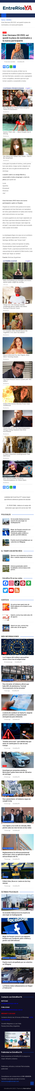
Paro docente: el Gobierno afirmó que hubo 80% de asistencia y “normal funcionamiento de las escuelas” (16, 686)
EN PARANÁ (5, 932)
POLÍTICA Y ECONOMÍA (8, 679)
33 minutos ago (8, 662)
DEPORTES (5, 877)
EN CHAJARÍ (5, 981)
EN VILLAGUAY (6, 958)
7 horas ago (7, 830)
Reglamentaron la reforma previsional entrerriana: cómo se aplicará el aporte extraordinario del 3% (16, 854)
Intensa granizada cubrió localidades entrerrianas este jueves (20, 567)
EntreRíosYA (21, 61)
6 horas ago (7, 748)
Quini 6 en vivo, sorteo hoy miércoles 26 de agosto (19, 626)
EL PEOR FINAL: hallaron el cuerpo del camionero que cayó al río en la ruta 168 (18, 507)
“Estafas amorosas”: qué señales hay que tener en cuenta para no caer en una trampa (17, 743)
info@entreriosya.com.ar (9, 1003)
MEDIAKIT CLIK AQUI (8, 1013)
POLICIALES (15, 908)
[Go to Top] (32, 1083)
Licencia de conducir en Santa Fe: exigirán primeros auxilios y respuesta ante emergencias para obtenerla (17, 715)
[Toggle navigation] (8, 15)
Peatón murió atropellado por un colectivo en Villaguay (21, 541)
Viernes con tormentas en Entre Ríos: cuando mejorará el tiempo (21, 556)
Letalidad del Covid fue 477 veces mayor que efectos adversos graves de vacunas (17, 498)
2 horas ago (7, 719)
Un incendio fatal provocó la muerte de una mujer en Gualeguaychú (20, 520)
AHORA (4, 32)
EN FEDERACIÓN (13, 981)
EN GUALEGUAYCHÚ (7, 908)
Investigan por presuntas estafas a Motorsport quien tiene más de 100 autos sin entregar (17, 772)
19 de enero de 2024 (9, 61)
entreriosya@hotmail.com (10, 1081)
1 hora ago (7, 690)
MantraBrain (27, 1088)
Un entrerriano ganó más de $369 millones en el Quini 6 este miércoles (21, 606)
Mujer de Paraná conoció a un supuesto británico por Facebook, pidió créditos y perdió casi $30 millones (20, 532)
